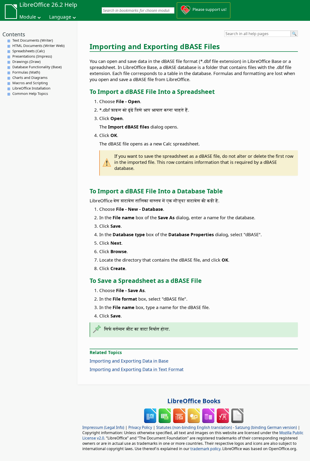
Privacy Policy (140, 427)
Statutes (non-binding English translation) (194, 427)
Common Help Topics (30, 93)
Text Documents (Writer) (32, 40)
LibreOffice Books (193, 401)
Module (27, 17)
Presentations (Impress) (32, 56)
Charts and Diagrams (29, 77)
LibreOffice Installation (31, 88)
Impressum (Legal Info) (103, 427)
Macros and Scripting (30, 82)
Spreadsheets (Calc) (28, 50)
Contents (13, 34)
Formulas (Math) (26, 72)
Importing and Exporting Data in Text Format (137, 369)
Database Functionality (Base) (37, 66)
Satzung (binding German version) (266, 427)
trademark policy (205, 448)
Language (60, 17)
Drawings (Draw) (26, 61)
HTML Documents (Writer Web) (38, 45)
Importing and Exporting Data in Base (129, 361)
